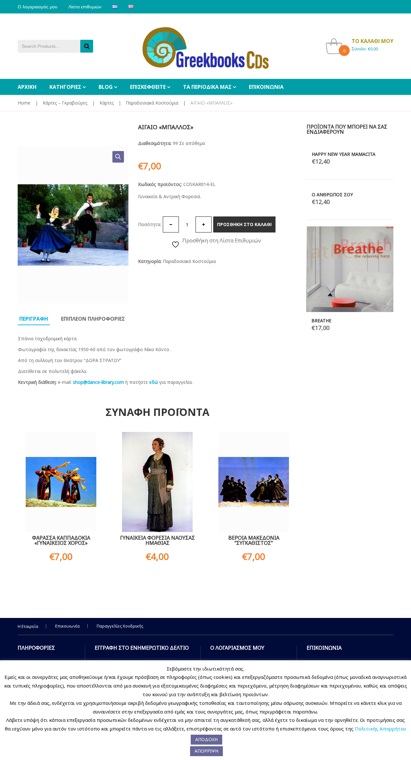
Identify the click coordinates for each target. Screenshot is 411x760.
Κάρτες (107, 103)
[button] (118, 157)
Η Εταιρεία (28, 626)
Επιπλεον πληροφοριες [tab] (93, 318)
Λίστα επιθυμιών (84, 6)
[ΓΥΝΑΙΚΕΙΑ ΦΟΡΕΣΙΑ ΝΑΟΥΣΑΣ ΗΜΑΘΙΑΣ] (157, 482)
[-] (171, 224)
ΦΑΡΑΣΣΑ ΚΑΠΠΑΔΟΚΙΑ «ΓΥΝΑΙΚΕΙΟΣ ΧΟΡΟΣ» (61, 540)
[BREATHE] (350, 269)
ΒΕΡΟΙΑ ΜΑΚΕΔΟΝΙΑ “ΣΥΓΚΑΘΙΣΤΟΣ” (253, 540)
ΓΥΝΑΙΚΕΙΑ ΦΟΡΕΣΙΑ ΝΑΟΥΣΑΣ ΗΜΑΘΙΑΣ (157, 540)
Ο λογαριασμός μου (37, 6)
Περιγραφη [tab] (33, 318)
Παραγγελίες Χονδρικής (120, 626)
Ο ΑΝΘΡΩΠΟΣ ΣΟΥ (332, 194)
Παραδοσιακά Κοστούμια (152, 103)
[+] (204, 224)
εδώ (153, 382)
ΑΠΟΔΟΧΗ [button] (206, 739)
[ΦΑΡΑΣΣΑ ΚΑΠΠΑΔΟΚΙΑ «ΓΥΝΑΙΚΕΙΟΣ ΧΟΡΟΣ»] (61, 482)
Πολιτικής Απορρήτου (380, 728)
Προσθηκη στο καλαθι (244, 224)
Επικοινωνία (67, 626)
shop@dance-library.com (98, 382)
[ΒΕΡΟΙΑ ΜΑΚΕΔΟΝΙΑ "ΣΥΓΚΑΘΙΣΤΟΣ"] (253, 482)
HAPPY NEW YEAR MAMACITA (343, 154)
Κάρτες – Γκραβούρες (65, 103)
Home (24, 103)
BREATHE (321, 320)
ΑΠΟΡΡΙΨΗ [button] (206, 751)
